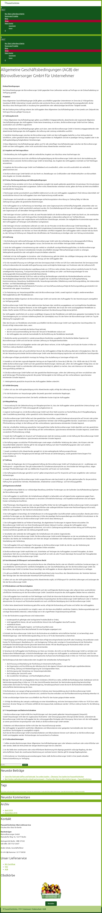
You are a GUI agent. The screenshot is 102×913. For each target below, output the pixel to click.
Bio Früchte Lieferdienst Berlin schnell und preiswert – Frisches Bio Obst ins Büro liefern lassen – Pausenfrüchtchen (48, 779)
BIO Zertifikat (10, 864)
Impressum (27, 909)
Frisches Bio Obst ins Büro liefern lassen (50, 791)
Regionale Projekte (11, 16)
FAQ (6, 867)
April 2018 (9, 810)
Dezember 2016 (11, 813)
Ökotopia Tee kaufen (79, 791)
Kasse (10, 28)
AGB (6, 869)
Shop (6, 21)
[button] (51, 903)
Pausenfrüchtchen (10, 909)
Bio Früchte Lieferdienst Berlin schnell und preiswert (14, 791)
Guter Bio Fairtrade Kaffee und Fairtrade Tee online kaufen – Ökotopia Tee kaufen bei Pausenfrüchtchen (44, 777)
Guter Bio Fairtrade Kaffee (67, 791)
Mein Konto (9, 23)
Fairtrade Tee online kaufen (34, 791)
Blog (6, 19)
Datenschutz (36, 909)
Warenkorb (12, 26)
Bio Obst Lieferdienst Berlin (14, 14)
